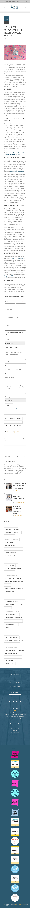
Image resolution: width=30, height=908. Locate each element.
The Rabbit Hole (15, 728)
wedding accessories (11, 647)
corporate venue (10, 558)
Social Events (15, 732)
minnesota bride (10, 591)
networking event (10, 594)
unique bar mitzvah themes (13, 425)
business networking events (13, 549)
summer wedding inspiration (13, 621)
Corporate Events (15, 734)
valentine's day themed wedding (14, 640)
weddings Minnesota (11, 653)
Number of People (9, 377)
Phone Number (9, 317)
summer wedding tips (11, 624)
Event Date (8, 362)
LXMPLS (7, 585)
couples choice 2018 (10, 562)
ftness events (9, 571)
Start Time (7, 369)
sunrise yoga (9, 627)
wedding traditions (11, 660)
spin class (20, 604)
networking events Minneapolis (14, 598)
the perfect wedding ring (12, 630)
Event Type (14, 353)
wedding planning (10, 650)
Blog (7, 39)
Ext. (17, 317)
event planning (9, 565)
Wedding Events (15, 730)
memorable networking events (14, 588)
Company (7, 325)
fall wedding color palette (13, 568)
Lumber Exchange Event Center (14, 581)
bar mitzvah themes (15, 418)
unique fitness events (11, 634)
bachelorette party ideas (12, 529)
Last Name (19, 302)
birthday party (9, 535)
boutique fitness (10, 545)
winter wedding (9, 663)
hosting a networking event (13, 578)
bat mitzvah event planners (13, 422)
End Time (18, 369)
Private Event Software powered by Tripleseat (16, 408)
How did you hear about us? (12, 397)
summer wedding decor (11, 614)
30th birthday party (11, 526)
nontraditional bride (11, 601)
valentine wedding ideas (12, 643)
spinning (7, 607)
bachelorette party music (12, 532)
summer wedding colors (12, 611)
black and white (10, 542)
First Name (8, 302)
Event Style (8, 340)
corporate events (10, 555)
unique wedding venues (11, 637)
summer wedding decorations (13, 617)
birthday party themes (11, 539)
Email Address (9, 309)
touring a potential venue (16, 258)
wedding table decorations (13, 657)
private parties (9, 604)
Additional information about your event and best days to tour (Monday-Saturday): (14, 386)
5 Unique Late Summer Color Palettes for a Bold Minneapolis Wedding (19, 510)
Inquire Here (15, 692)
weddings (21, 650)
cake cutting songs (11, 552)
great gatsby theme (11, 575)
